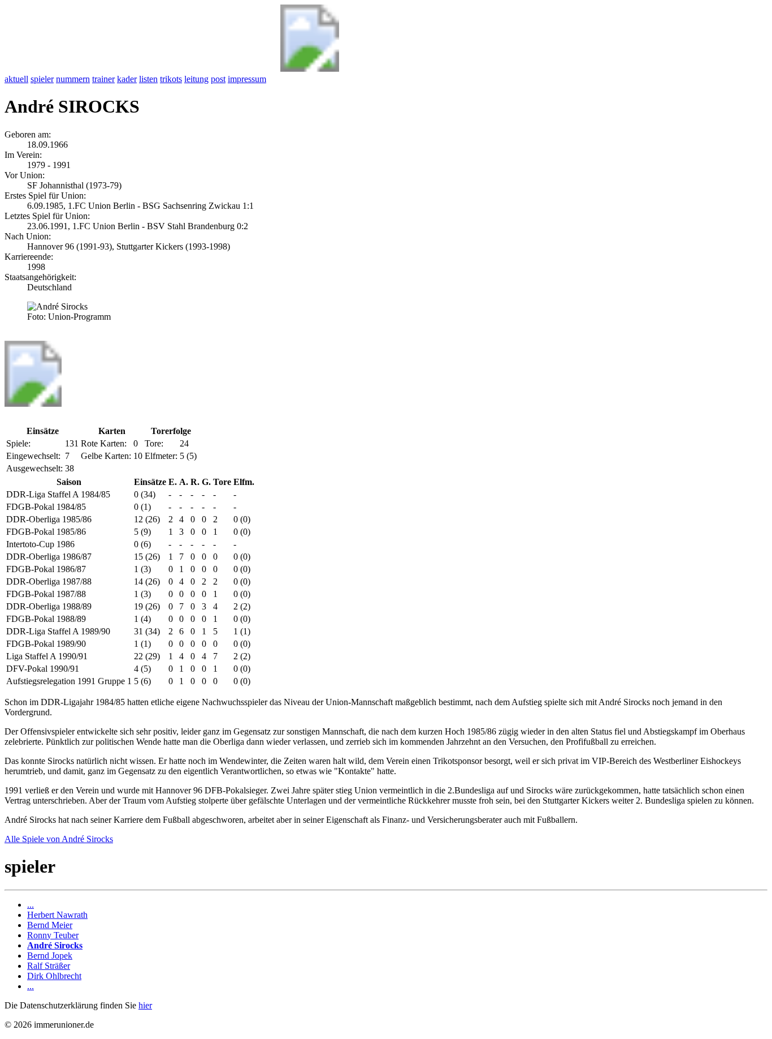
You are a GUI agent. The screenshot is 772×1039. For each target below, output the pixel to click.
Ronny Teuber (53, 935)
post (218, 79)
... (30, 904)
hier (145, 1005)
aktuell (16, 79)
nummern (73, 79)
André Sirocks (55, 945)
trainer (103, 79)
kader (127, 79)
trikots (171, 79)
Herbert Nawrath (57, 915)
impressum (247, 79)
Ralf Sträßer (48, 966)
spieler (42, 79)
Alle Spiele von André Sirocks (59, 839)
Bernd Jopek (49, 955)
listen (148, 79)
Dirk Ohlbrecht (54, 976)
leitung (196, 79)
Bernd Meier (49, 925)
